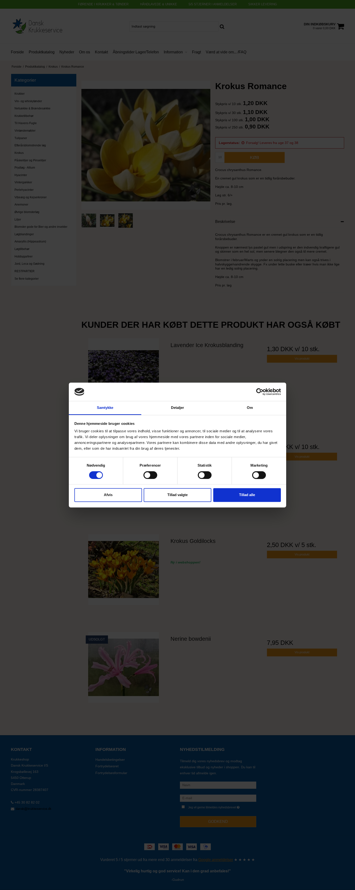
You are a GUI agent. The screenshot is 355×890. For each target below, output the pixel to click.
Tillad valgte (177, 495)
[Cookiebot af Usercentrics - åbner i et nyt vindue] (260, 391)
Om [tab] (250, 408)
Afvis (108, 495)
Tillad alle (247, 495)
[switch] (150, 475)
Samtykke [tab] (105, 408)
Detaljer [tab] (177, 408)
